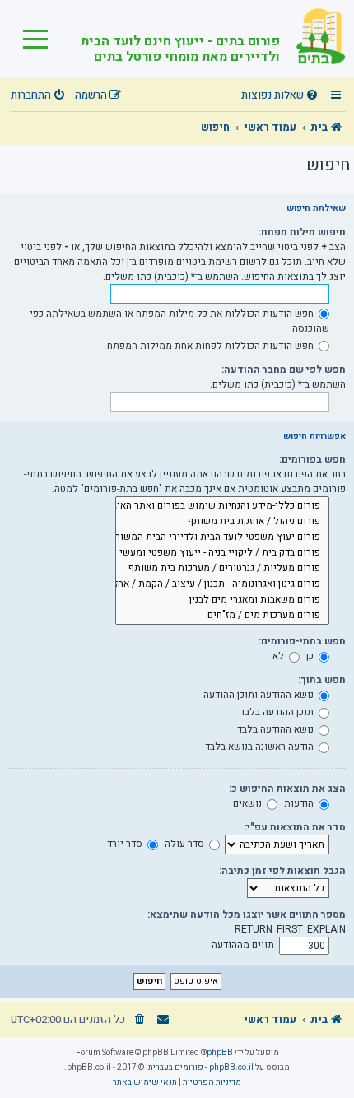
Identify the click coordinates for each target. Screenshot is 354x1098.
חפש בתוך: (322, 679)
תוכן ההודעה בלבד (278, 712)
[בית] (313, 38)
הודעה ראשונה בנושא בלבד (260, 746)
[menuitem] (281, 96)
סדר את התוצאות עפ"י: (295, 827)
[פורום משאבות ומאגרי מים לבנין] (222, 599)
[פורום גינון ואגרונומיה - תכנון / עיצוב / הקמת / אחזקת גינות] (222, 584)
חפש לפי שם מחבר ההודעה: (283, 369)
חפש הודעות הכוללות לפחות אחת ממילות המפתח (211, 345)
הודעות (300, 803)
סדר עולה (186, 843)
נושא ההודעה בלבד (276, 729)
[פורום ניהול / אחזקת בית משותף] (222, 521)
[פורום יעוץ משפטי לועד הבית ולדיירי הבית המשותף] (222, 537)
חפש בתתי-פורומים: (302, 641)
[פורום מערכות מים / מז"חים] (222, 615)
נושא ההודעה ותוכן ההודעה (259, 694)
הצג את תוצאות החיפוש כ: (287, 788)
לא (279, 656)
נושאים (248, 803)
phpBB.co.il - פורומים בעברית (201, 1067)
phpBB (220, 1052)
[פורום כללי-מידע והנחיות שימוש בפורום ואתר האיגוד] (222, 506)
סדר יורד (126, 843)
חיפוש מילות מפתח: (302, 232)
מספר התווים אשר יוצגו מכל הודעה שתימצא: (246, 914)
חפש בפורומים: (312, 459)
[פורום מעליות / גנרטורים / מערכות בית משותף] (222, 568)
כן (311, 656)
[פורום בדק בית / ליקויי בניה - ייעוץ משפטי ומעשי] (222, 553)
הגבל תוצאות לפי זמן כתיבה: (282, 870)
